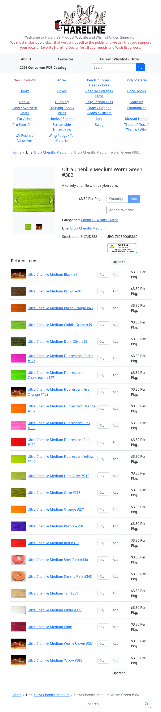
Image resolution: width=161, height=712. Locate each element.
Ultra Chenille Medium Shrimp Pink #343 (60, 576)
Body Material (137, 80)
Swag (99, 124)
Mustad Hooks (136, 118)
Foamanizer (136, 108)
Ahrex (61, 80)
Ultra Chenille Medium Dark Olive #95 (57, 341)
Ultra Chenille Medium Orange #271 (56, 509)
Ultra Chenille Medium (52, 152)
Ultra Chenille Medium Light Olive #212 (58, 475)
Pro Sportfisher (24, 124)
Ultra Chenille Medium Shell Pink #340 (58, 559)
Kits (99, 118)
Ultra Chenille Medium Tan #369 (53, 593)
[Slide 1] (39, 227)
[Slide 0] (28, 227)
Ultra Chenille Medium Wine (50, 627)
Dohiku (24, 102)
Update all (120, 262)
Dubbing (62, 102)
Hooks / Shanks (61, 118)
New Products (24, 80)
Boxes (62, 91)
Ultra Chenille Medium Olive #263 (54, 492)
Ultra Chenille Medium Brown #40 (54, 291)
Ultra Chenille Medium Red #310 (53, 543)
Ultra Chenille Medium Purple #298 (55, 526)
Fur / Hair (24, 118)
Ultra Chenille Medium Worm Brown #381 (61, 643)
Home (16, 152)
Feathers (136, 102)
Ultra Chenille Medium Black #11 (53, 274)
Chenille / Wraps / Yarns (99, 220)
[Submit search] (140, 67)
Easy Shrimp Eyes (99, 102)
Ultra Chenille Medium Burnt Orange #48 (60, 308)
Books (25, 91)
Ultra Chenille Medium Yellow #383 (55, 660)
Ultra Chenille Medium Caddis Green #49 (60, 324)
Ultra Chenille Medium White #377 (55, 610)
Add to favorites (122, 210)
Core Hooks (136, 91)
